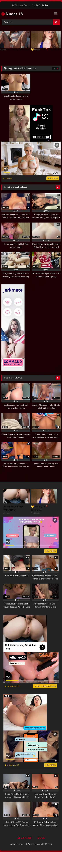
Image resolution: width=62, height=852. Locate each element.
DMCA (41, 837)
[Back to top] (53, 843)
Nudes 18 (14, 13)
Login (35, 5)
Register (45, 5)
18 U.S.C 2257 (25, 837)
